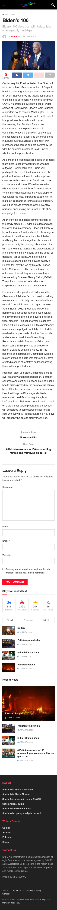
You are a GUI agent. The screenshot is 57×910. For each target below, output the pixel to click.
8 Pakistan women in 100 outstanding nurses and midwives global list (35, 753)
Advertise (17, 890)
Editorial (6, 837)
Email (6, 540)
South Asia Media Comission (18, 789)
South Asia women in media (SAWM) (21, 799)
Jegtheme (15, 902)
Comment (7, 486)
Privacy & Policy (33, 890)
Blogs (5, 841)
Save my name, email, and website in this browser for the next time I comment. (28, 570)
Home (5, 14)
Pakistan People (26, 664)
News (12, 14)
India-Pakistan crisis (28, 652)
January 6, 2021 (30, 36)
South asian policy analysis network (22, 813)
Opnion (6, 827)
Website (6, 555)
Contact (6, 893)
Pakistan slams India (28, 640)
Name (6, 526)
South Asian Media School (16, 808)
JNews (12, 899)
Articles (6, 832)
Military (21, 627)
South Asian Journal (13, 803)
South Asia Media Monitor (16, 794)
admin (14, 36)
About (5, 890)
